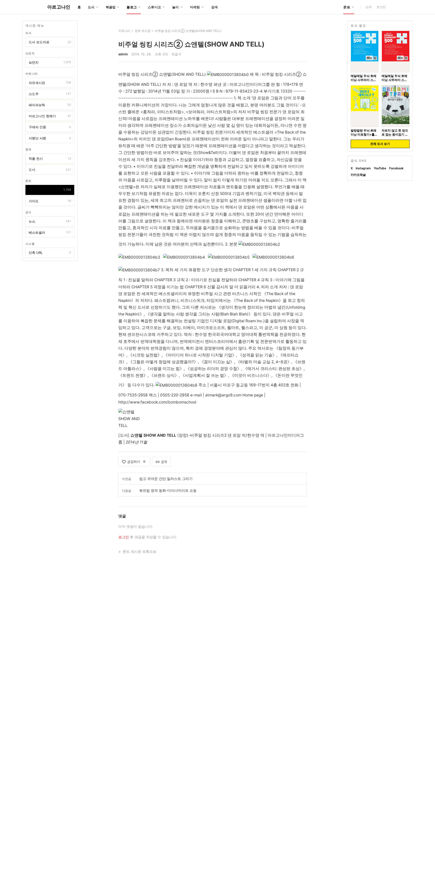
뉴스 (50, 221)
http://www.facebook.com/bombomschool (157, 402)
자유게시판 (50, 82)
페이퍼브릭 (50, 105)
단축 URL (50, 253)
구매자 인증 (50, 127)
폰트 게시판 (50, 190)
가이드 (50, 201)
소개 (369, 7)
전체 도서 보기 (380, 144)
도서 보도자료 (50, 42)
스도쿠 (50, 94)
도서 (50, 170)
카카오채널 (358, 175)
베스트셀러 (50, 232)
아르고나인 (58, 7)
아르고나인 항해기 (50, 116)
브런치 (50, 62)
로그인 (381, 7)
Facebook (396, 168)
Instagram (363, 168)
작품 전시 (50, 158)
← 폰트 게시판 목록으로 (137, 552)
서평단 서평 (50, 138)
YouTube (380, 168)
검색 (214, 7)
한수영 (253, 435)
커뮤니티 (124, 31)
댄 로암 (234, 435)
